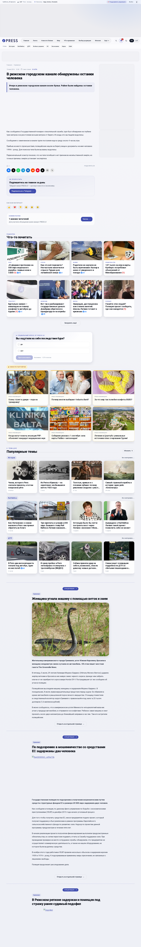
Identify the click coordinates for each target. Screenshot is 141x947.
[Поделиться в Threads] (43, 170)
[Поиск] (116, 40)
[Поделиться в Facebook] (9, 170)
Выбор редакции (85, 40)
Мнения (98, 40)
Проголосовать (24, 358)
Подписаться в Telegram (23, 191)
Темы (5, 46)
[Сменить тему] (126, 40)
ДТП (28, 46)
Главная (26, 40)
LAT (136, 40)
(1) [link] (15, 272)
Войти (131, 2)
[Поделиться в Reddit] (33, 170)
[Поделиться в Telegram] (23, 170)
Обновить (128, 451)
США (70, 46)
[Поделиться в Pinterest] (38, 170)
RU (132, 40)
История (12, 46)
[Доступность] (136, 2)
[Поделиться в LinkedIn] (28, 170)
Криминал (17, 65)
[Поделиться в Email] (47, 170)
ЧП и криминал (69, 40)
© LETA (34, 69)
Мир (58, 40)
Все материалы (128, 457)
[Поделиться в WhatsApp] (18, 170)
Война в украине (38, 46)
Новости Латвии (47, 40)
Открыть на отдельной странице (70, 724)
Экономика (55, 46)
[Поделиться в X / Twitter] (13, 170)
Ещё (105, 40)
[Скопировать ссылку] (52, 170)
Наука (64, 46)
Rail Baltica (21, 46)
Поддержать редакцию (117, 2)
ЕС (47, 46)
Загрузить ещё (70, 323)
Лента (35, 40)
